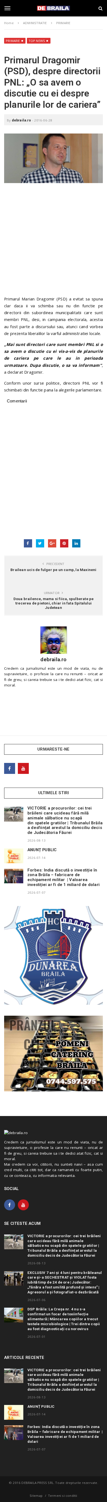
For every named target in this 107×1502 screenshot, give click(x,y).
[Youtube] (23, 768)
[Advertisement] (53, 242)
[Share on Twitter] (40, 543)
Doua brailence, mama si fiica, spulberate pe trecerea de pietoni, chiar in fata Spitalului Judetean (53, 603)
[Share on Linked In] (76, 543)
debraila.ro (21, 120)
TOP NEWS (37, 41)
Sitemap (36, 1496)
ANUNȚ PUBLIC (42, 849)
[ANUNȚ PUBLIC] (13, 855)
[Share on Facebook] (28, 543)
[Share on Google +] (52, 543)
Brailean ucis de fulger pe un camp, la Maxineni (53, 569)
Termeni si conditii (62, 1496)
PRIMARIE (13, 41)
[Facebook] (9, 768)
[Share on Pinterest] (64, 543)
